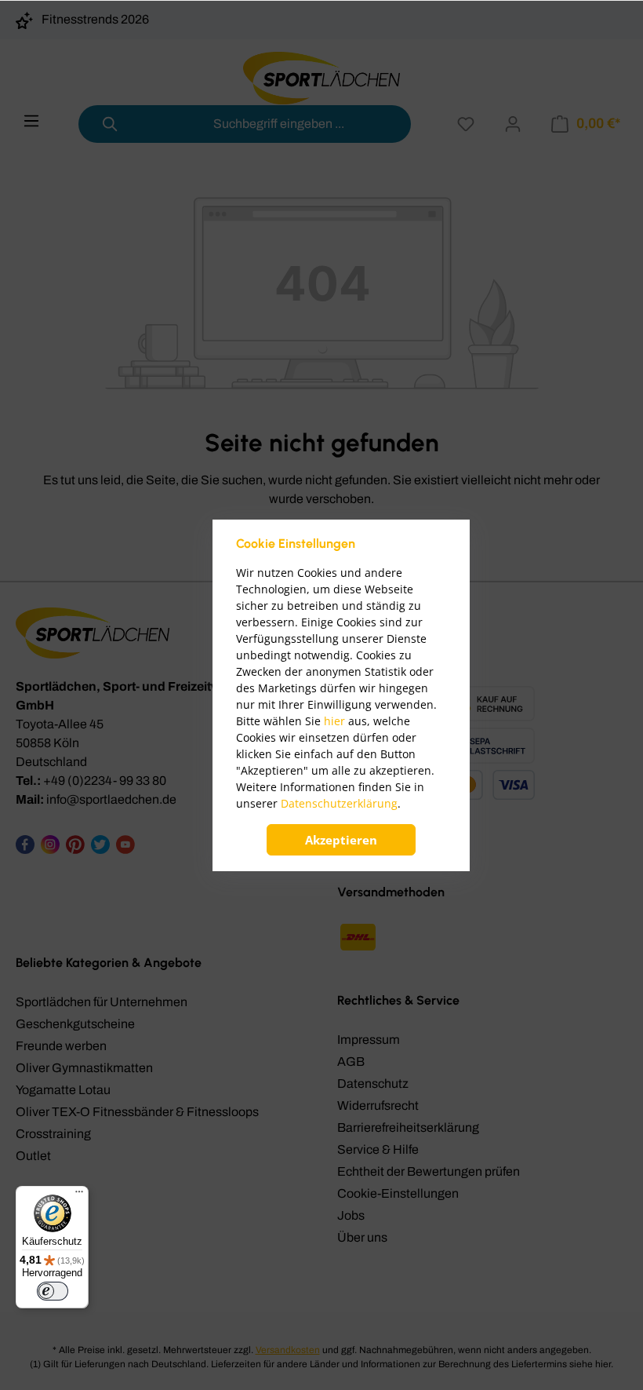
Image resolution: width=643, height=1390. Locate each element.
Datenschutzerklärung (339, 803)
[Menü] (79, 1195)
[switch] (52, 1291)
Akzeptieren (341, 840)
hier (334, 720)
